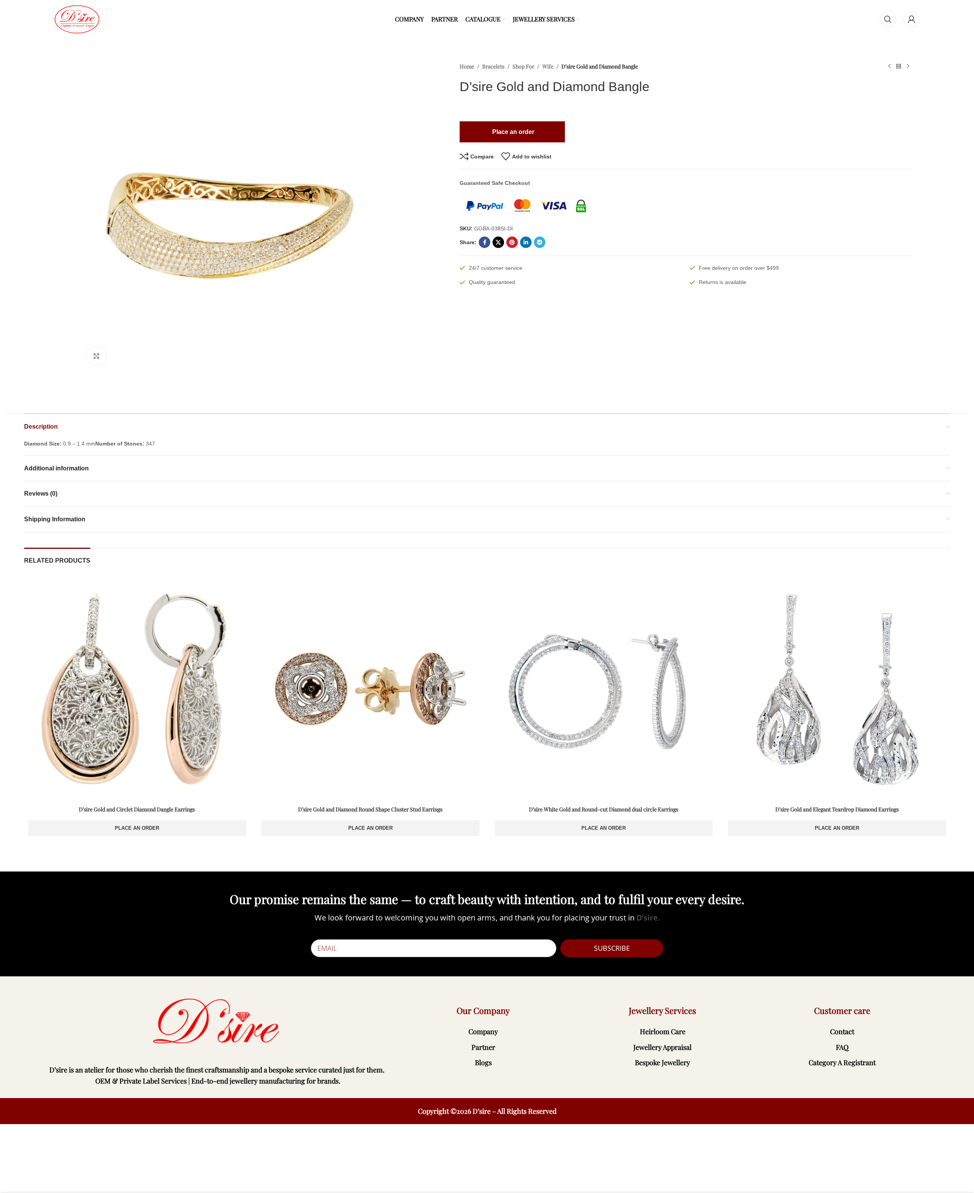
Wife (547, 66)
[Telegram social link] (539, 242)
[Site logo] (77, 19)
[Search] (888, 19)
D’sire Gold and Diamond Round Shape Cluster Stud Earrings (370, 809)
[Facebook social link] (484, 242)
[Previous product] (889, 66)
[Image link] (218, 1022)
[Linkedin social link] (526, 242)
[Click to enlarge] (96, 356)
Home (467, 66)
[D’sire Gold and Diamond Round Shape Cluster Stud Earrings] (370, 689)
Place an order (137, 828)
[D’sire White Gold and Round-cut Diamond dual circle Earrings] (604, 689)
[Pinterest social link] (512, 242)
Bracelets (493, 66)
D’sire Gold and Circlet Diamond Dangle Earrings (137, 809)
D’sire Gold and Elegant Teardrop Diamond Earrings (837, 809)
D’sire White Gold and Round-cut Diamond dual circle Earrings (603, 809)
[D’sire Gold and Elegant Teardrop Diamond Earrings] (837, 689)
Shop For (523, 66)
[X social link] (498, 242)
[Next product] (907, 66)
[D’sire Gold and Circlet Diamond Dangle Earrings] (137, 689)
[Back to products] (898, 66)
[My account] (911, 19)
